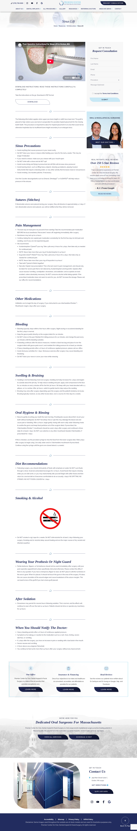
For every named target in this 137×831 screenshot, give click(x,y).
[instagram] (27, 3)
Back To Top (125, 826)
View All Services (52, 737)
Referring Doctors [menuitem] (88, 9)
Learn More (30, 689)
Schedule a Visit (84, 737)
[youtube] (32, 3)
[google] (41, 3)
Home (55, 26)
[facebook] (36, 3)
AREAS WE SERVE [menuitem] (105, 9)
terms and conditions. (111, 93)
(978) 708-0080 (18, 3)
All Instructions (71, 26)
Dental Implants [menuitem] (32, 9)
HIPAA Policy (88, 819)
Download (33, 102)
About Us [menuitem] (19, 9)
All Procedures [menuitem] (49, 9)
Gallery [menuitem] (62, 9)
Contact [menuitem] (118, 9)
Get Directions (99, 785)
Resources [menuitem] (73, 9)
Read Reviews (104, 194)
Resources (62, 26)
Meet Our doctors (104, 142)
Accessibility (48, 819)
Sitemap (61, 819)
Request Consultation (113, 3)
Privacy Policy (74, 819)
